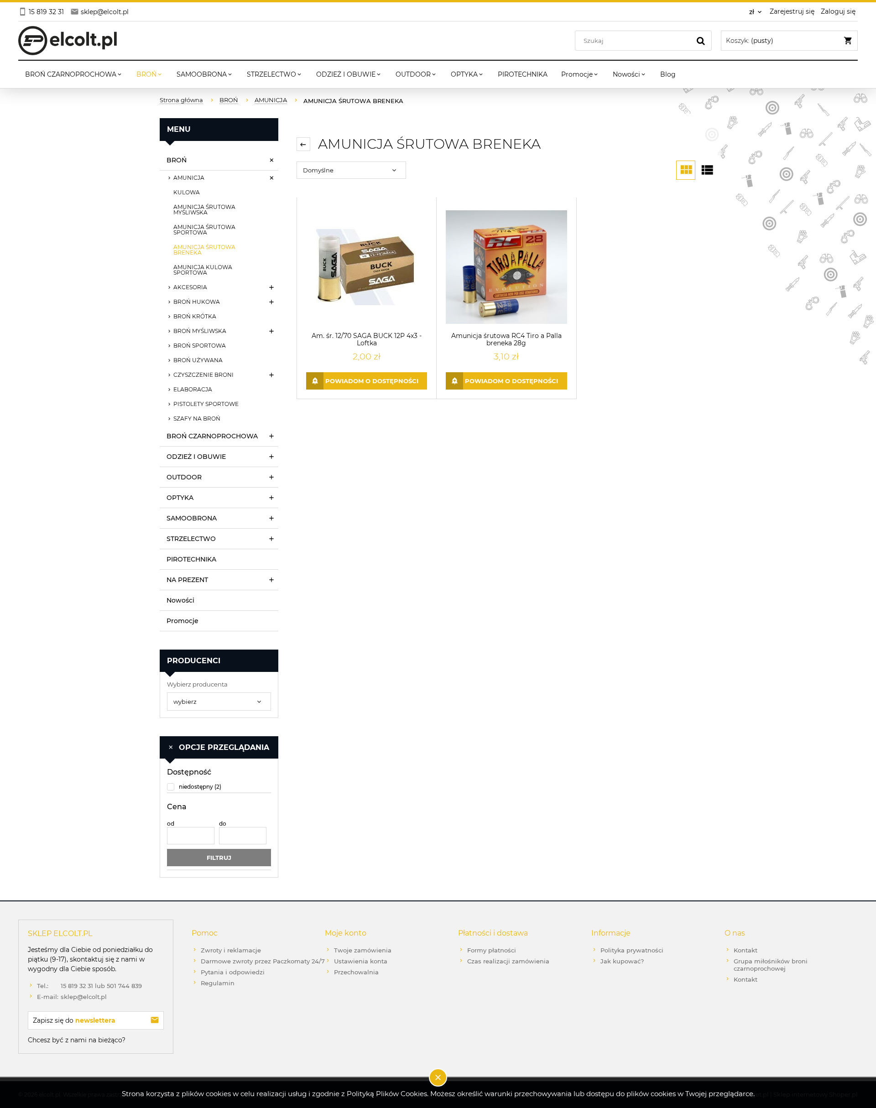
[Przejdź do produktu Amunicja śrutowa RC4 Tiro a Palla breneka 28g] (506, 267)
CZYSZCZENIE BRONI (203, 374)
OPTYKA (180, 498)
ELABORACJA (192, 389)
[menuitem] (74, 74)
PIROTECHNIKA (191, 559)
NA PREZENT (187, 580)
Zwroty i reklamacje (231, 950)
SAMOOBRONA (192, 518)
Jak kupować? (622, 961)
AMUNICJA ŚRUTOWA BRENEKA (204, 250)
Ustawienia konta (360, 961)
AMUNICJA (188, 177)
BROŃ (177, 160)
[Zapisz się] (154, 1020)
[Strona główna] (67, 40)
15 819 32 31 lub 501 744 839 (89, 985)
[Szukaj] (700, 41)
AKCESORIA (190, 287)
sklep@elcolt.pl (72, 996)
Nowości (180, 600)
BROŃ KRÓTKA (194, 316)
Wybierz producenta (197, 684)
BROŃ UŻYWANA (198, 360)
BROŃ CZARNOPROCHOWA (212, 436)
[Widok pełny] (706, 170)
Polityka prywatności (631, 950)
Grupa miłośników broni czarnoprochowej (771, 964)
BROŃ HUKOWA (196, 301)
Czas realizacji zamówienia (508, 961)
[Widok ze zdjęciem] (685, 170)
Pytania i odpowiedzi (233, 972)
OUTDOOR (184, 477)
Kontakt (745, 950)
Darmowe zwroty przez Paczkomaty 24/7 (263, 961)
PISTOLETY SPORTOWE (206, 404)
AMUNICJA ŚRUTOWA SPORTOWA (204, 230)
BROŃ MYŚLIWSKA (199, 331)
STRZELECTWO (191, 539)
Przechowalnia (356, 972)
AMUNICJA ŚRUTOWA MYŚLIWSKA (204, 209)
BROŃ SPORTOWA (199, 345)
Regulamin (218, 983)
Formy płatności (491, 950)
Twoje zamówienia (362, 950)
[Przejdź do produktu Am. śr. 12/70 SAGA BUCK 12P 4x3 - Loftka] (366, 267)
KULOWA (186, 192)
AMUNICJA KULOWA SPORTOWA (202, 270)
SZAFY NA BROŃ (196, 418)
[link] (219, 786)
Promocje (182, 621)
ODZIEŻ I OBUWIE (196, 457)
